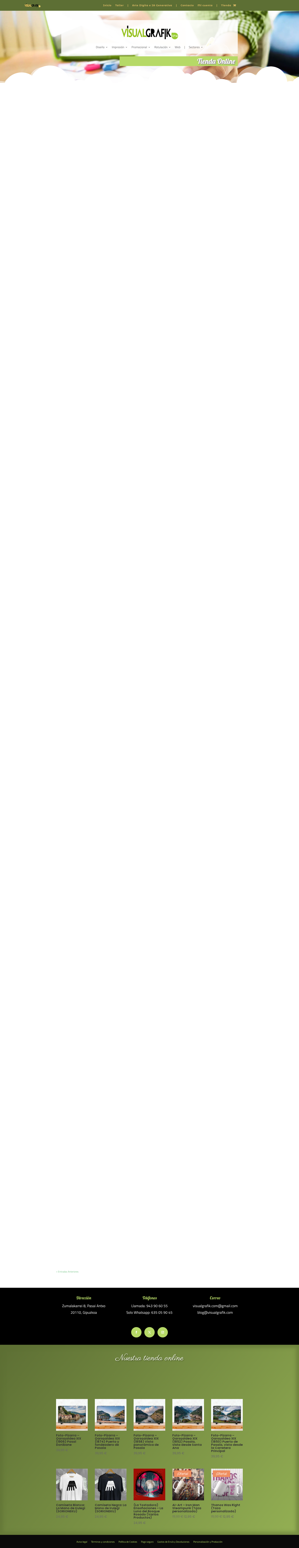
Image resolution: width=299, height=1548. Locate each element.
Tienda (226, 5)
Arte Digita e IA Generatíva (152, 5)
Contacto (187, 5)
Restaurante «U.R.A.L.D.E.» (76, 872)
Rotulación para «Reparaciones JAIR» (82, 481)
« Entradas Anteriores (67, 1271)
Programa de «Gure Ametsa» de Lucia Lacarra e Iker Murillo (95, 1132)
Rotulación (160, 47)
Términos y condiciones (103, 1542)
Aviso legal (81, 1542)
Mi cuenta (205, 5)
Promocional (139, 47)
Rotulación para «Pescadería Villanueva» (84, 351)
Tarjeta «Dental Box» (72, 611)
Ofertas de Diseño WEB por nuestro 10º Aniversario (89, 1002)
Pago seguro (147, 1542)
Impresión (118, 47)
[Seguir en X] (149, 1332)
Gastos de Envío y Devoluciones (173, 1542)
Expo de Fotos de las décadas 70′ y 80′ (82, 220)
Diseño (100, 47)
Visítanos (149, 1380)
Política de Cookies (128, 1542)
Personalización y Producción (208, 1542)
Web (177, 47)
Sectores (194, 47)
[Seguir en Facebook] (136, 1332)
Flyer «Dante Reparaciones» (76, 742)
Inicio (107, 5)
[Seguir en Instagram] (162, 1332)
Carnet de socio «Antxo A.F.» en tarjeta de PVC (87, 1263)
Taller (119, 5)
